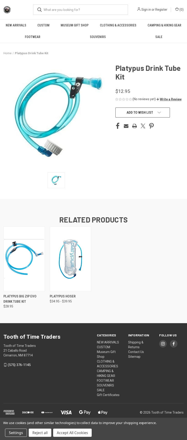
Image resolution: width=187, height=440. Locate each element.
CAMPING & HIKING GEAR (164, 25)
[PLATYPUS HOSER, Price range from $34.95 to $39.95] (70, 258)
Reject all (40, 432)
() (181, 9)
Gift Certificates (108, 395)
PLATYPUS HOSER (63, 296)
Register (161, 9)
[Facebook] (117, 126)
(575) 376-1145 (19, 365)
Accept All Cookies (72, 432)
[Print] (134, 126)
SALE (158, 37)
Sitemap (134, 356)
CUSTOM (43, 25)
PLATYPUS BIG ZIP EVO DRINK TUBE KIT (19, 299)
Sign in (146, 9)
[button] (169, 99)
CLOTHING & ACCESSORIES (118, 25)
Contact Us (136, 352)
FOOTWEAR (32, 37)
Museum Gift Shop (74, 25)
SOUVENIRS (98, 37)
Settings (16, 432)
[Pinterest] (151, 126)
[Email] (126, 126)
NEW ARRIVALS (16, 25)
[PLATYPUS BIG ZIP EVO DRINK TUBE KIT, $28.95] (24, 258)
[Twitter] (143, 126)
